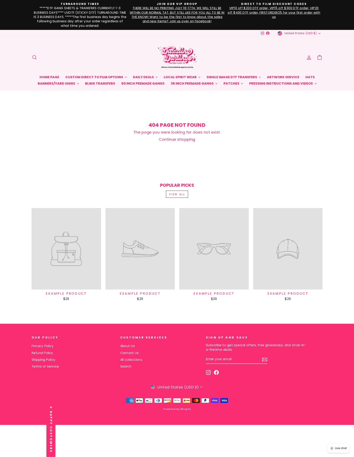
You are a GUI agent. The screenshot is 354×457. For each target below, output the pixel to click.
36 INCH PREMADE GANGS (192, 83)
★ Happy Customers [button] (51, 429)
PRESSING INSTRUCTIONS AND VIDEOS (281, 83)
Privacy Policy (42, 346)
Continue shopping (177, 139)
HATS (310, 77)
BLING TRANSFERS (100, 83)
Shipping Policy (44, 359)
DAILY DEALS (143, 77)
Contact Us (129, 353)
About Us (127, 346)
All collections (131, 359)
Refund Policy (42, 353)
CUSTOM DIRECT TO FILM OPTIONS (94, 77)
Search (126, 366)
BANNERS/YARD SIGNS (57, 83)
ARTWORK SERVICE (283, 77)
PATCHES (232, 83)
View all (177, 194)
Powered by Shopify (177, 409)
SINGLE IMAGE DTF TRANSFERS (232, 77)
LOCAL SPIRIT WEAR (180, 77)
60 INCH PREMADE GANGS (143, 83)
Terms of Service (45, 366)
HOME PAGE (49, 77)
